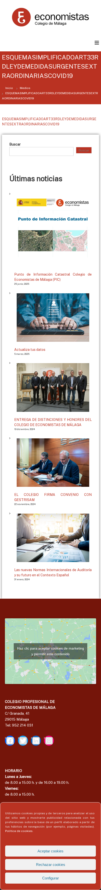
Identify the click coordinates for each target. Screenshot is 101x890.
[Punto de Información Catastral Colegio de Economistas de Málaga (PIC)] (53, 230)
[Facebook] (9, 740)
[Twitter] (22, 740)
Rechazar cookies (50, 864)
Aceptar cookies (50, 851)
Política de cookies (19, 831)
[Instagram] (48, 740)
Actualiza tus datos (29, 350)
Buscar (15, 144)
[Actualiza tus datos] (53, 317)
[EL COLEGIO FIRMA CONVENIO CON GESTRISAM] (53, 462)
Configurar (50, 878)
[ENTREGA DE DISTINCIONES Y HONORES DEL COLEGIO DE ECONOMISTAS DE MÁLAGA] (53, 387)
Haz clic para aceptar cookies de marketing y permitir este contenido (50, 651)
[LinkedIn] (35, 740)
